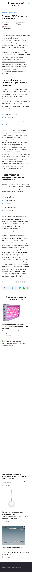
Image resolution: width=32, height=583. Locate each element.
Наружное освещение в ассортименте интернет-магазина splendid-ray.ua (15, 476)
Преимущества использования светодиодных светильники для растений (15, 326)
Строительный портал (16, 4)
